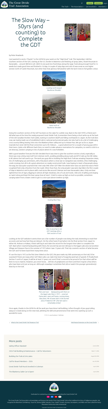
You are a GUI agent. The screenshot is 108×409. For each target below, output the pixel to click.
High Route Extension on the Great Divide (84, 322)
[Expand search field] (82, 3)
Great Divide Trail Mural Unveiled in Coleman (26, 366)
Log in (105, 3)
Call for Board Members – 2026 (20, 361)
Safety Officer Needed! (17, 346)
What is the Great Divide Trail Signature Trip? (25, 322)
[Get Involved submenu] (96, 6)
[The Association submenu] (83, 6)
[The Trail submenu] (68, 6)
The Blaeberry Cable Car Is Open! (21, 372)
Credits (64, 407)
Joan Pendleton (53, 315)
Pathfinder (61, 315)
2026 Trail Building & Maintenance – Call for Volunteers (30, 351)
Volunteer (98, 3)
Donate (90, 3)
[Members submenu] (106, 6)
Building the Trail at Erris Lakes (20, 356)
